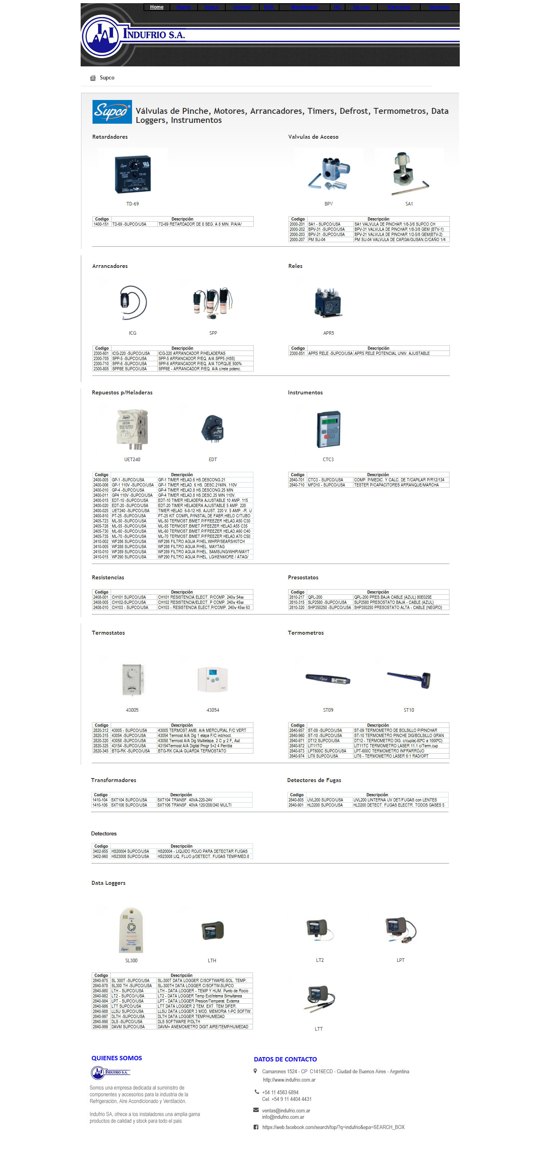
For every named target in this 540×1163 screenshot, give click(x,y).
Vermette (439, 7)
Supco (211, 7)
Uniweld (242, 7)
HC (337, 7)
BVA (269, 7)
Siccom (361, 7)
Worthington (304, 7)
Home (157, 7)
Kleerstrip (399, 7)
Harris (184, 7)
